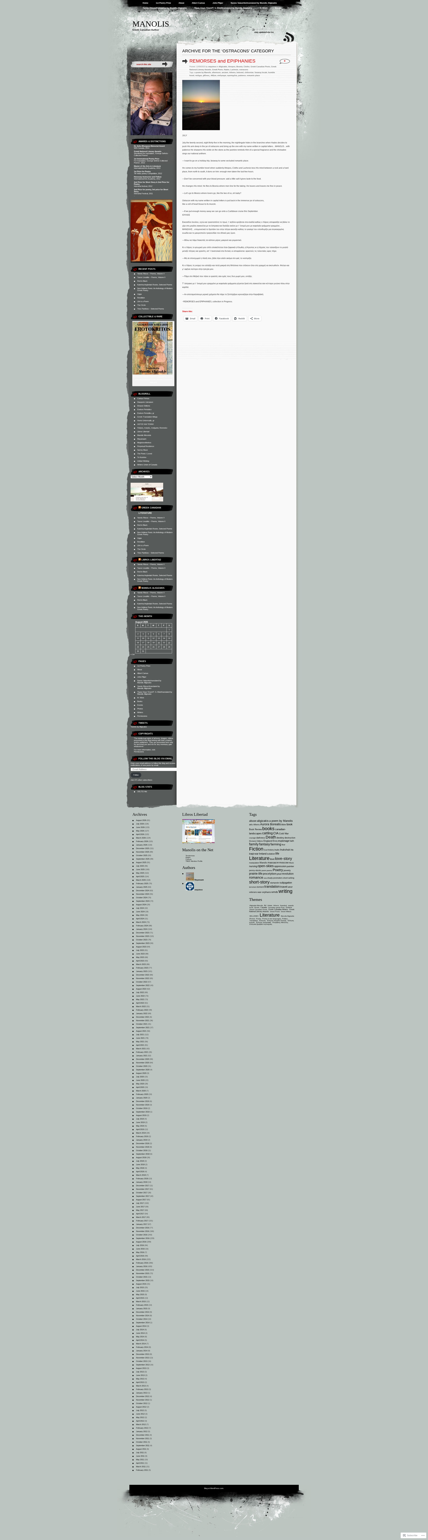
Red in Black (142, 281)
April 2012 (140, 1421)
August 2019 (141, 1115)
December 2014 (142, 1312)
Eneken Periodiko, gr (145, 413)
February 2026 (142, 841)
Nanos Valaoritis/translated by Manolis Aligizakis (254, 3)
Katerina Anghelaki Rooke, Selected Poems (154, 285)
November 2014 (142, 1316)
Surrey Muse (142, 450)
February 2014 (142, 1347)
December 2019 (142, 1101)
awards (291, 905)
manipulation (254, 863)
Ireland (262, 853)
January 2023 (141, 971)
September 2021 (142, 1027)
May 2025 (140, 873)
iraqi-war (253, 853)
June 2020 (140, 1080)
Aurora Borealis (270, 824)
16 (138, 643)
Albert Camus (198, 3)
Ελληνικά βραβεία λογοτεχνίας (260, 924)
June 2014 (140, 1333)
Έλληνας (262, 920)
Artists (270, 905)
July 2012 (140, 1410)
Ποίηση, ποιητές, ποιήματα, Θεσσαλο (152, 428)
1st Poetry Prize (163, 3)
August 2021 (141, 1031)
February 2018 (142, 1179)
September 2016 (142, 1238)
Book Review (255, 829)
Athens (232, 72)
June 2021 (140, 1038)
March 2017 (141, 1217)
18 (148, 643)
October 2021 (141, 1024)
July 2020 (140, 1077)
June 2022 (140, 996)
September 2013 (142, 1365)
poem (264, 870)
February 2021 (142, 1052)
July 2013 (140, 1372)
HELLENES (253, 916)
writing (285, 891)
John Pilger (217, 3)
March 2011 (141, 1467)
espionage (283, 840)
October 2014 (141, 1319)
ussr (290, 886)
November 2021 (142, 1020)
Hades (226, 70)
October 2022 (141, 982)
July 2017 (140, 1203)
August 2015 (141, 1284)
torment (260, 887)
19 (153, 643)
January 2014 (141, 1351)
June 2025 (140, 869)
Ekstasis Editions (256, 841)
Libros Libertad (143, 432)
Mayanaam (141, 439)
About (181, 3)
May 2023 (140, 957)
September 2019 (142, 1112)
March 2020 (141, 1091)
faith (292, 841)
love (272, 859)
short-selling (288, 878)
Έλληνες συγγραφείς (263, 922)
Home (145, 3)
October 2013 (141, 1361)
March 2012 (141, 1424)
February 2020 (142, 1094)
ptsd (279, 874)
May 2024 (140, 915)
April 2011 (140, 1463)
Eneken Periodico (144, 409)
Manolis (150, 23)
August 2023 (141, 947)
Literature (259, 858)
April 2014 (140, 1340)
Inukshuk (285, 849)
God (265, 850)
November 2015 (142, 1273)
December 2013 (142, 1354)
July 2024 (140, 908)
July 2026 (140, 824)
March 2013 (141, 1386)
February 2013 (142, 1389)
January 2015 (141, 1309)
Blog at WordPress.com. (214, 1488)
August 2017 (141, 1200)
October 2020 (141, 1066)
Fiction (256, 849)
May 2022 (140, 999)
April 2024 (140, 919)
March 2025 (141, 880)
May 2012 (140, 1417)
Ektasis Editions (143, 406)
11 (148, 638)
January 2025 (141, 887)
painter (290, 866)
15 (169, 638)
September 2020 (142, 1070)
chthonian (249, 72)
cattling (267, 833)
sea (265, 878)
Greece (289, 907)
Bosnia (239, 67)
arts (251, 824)
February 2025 (142, 883)
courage (252, 838)
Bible (283, 824)
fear (283, 845)
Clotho (247, 67)
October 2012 (141, 1403)
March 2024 (141, 922)
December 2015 (142, 1270)
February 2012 (142, 1428)
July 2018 (140, 1161)
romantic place (253, 75)
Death (271, 837)
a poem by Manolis (202, 72)
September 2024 (142, 901)
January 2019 (141, 1140)
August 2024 (141, 905)
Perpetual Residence (145, 446)
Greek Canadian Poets (260, 67)
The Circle (141, 305)
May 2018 (140, 1168)
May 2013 (140, 1379)
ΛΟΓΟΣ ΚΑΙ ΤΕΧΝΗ (145, 424)
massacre (273, 862)
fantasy (264, 844)
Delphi (188, 857)
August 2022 (141, 989)
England (267, 840)
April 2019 (140, 1129)
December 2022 (142, 975)
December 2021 (142, 1017)
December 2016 (142, 1228)
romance (256, 877)
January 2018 (141, 1182)
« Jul (132, 654)
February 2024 (142, 926)
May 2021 (140, 1042)
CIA (276, 833)
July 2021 (140, 1035)
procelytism (269, 873)
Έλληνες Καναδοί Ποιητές (276, 920)
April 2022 (140, 1003)
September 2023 (142, 943)
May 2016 (140, 1252)
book (290, 824)
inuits (277, 850)
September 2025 (142, 859)
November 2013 (142, 1358)
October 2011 (141, 1442)
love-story (283, 858)
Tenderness (190, 856)
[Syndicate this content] (139, 507)
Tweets (143, 723)
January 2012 (141, 1431)
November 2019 (142, 1105)
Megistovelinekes (144, 443)
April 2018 (140, 1172)
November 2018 (142, 1147)
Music (291, 863)
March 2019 (141, 1133)
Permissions (192, 13)
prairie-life (255, 873)
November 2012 (142, 1400)
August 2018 (141, 1157)
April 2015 (140, 1298)
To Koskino (141, 457)
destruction (290, 837)
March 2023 (141, 964)
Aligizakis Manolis (256, 905)
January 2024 (141, 929)
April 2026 (140, 834)
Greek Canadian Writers (278, 909)
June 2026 (140, 827)
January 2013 (141, 1393)
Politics (285, 919)
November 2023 (142, 936)
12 (153, 638)
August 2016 (141, 1242)
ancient (225, 72)
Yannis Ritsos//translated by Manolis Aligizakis (165, 8)
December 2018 (142, 1143)
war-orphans (264, 892)
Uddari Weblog (143, 461)
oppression (280, 866)
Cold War (284, 833)
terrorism (252, 887)
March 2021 (141, 1049)
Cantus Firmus (143, 398)
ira (292, 849)
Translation (253, 920)
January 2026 (141, 845)
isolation (271, 854)
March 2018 (141, 1175)
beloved (240, 72)
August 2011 (141, 1449)
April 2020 (140, 1087)
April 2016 (140, 1256)
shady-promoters (275, 878)
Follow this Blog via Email (155, 758)
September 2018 (142, 1154)
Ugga (139, 294)
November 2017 (142, 1189)
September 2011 (142, 1445)
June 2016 (140, 1249)
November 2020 (142, 1063)
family (254, 844)
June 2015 (140, 1291)
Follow (136, 775)
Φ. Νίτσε (264, 8)
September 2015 (142, 1280)
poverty (287, 870)
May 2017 (140, 1210)
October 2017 (141, 1193)
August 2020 (141, 1073)
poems (269, 870)
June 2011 (140, 1456)
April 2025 (140, 876)
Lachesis (234, 70)
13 (159, 638)
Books (278, 8)
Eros (275, 841)
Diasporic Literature (145, 402)
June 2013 (140, 1375)
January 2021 (141, 1056)
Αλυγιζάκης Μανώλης (280, 922)
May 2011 (140, 1460)
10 (143, 638)
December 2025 (142, 848)
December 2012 (142, 1396)
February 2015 (142, 1305)
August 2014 (141, 1326)
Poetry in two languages (271, 919)
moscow (284, 862)
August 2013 (141, 1368)
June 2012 (140, 1414)
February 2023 (142, 968)
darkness (260, 837)
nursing (253, 866)
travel (283, 886)
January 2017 (141, 1224)
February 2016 (142, 1263)
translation (272, 886)
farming (276, 844)
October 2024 (141, 898)
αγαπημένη (232, 75)
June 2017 (140, 1207)
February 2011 (142, 1470)
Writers (174, 13)
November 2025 (142, 852)
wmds (274, 892)
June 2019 (140, 1122)
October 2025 (141, 855)
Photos (160, 13)
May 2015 (140, 1294)
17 (143, 643)
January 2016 (141, 1266)
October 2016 (141, 1235)
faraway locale (261, 72)
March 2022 (141, 1006)
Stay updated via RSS (264, 32)
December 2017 (142, 1186)
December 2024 (142, 891)
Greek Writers (286, 911)
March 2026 (141, 838)
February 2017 (142, 1221)
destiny (280, 837)
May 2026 (140, 831)
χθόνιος (206, 75)
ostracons (243, 70)
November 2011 (142, 1438)
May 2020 (140, 1084)
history (271, 850)
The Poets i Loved (144, 454)
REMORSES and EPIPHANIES (222, 61)
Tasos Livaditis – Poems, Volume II (151, 277)
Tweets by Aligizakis (139, 727)
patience (242, 75)
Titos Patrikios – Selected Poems (150, 309)
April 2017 (140, 1214)
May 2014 (140, 1337)
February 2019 (142, 1136)
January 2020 (141, 1098)
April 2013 (140, 1382)
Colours (188, 859)
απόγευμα (221, 75)
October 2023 (141, 940)
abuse (252, 820)
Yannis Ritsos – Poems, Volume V (151, 274)
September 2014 (142, 1323)
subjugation (286, 882)
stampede (274, 883)
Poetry (278, 870)
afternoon (216, 72)
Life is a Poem (143, 301)
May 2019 (140, 1126)
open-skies (266, 866)
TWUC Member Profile (194, 861)
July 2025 (140, 866)
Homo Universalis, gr (145, 420)
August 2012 (141, 1407)
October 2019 (141, 1108)
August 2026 (141, 820)
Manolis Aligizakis (153, 588)
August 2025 (141, 862)
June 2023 (140, 954)
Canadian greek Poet (276, 907)
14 (164, 638)
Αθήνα (213, 75)
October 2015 (141, 1277)
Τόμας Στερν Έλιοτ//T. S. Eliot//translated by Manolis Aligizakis (223, 8)
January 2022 (141, 1013)
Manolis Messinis (144, 435)
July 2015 (140, 1287)
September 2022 (142, 985)
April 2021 (140, 1045)
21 (164, 643)
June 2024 (140, 912)
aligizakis (263, 820)
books (268, 828)
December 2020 (142, 1059)
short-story (259, 881)
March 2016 (141, 1259)
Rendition (141, 298)
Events (146, 13)
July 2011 (140, 1453)
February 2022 (142, 1010)
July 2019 (140, 1119)
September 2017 (142, 1196)
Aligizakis (223, 67)
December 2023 (142, 933)
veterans (253, 892)
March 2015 (141, 1301)
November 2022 (142, 978)
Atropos (231, 67)
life (277, 853)
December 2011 (142, 1435)
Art (265, 905)
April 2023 (140, 961)
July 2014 (140, 1330)
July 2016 (140, 1245)
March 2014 (141, 1344)
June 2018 (140, 1164)
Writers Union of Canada (147, 465)
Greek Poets (217, 70)
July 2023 (140, 950)
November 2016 (142, 1231)
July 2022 (140, 992)
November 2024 (142, 894)
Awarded (283, 905)
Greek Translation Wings (147, 417)
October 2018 (141, 1150)
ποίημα (198, 75)
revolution (288, 873)
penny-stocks (255, 870)
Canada (263, 907)
